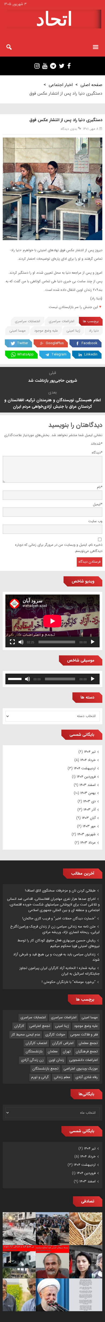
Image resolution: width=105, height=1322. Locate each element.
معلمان (53, 1051)
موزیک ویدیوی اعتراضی (81, 1068)
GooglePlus (55, 343)
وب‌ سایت (95, 521)
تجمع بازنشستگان (45, 1068)
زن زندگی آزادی (32, 1060)
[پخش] (92, 642)
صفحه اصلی (91, 84)
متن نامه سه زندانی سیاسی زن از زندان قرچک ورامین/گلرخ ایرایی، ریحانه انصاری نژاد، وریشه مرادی (55, 929)
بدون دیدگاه (69, 128)
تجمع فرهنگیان (87, 1051)
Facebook (89, 343)
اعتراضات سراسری (61, 321)
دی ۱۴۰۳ (89, 801)
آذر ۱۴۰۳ (89, 809)
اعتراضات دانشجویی (83, 1060)
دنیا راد (94, 330)
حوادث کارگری (55, 1034)
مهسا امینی (17, 330)
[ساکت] (21, 642)
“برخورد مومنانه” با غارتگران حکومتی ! (69, 982)
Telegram (58, 354)
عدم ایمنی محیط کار (25, 1034)
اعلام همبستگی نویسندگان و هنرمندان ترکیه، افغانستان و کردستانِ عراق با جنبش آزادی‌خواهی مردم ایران (52, 403)
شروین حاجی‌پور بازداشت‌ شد (52, 380)
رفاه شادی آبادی (86, 1077)
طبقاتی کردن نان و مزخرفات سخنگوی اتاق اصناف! (60, 890)
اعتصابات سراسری (27, 321)
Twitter (22, 343)
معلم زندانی (62, 1077)
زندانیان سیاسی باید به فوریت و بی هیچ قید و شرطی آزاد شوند (56, 957)
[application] (52, 621)
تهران (67, 1051)
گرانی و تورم (40, 1077)
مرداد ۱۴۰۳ (88, 842)
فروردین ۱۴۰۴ (86, 776)
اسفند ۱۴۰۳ (87, 785)
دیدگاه (97, 452)
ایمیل (97, 504)
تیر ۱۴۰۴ (90, 752)
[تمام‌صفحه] (12, 642)
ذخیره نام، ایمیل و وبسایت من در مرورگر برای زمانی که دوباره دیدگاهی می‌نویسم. (58, 548)
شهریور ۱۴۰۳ (86, 834)
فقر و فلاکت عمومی (84, 1034)
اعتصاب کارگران (36, 1043)
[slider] (15, 678)
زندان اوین (56, 1060)
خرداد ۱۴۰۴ (88, 760)
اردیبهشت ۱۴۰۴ (85, 768)
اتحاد (54, 19)
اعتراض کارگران (63, 1043)
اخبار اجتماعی (61, 84)
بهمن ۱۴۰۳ (88, 793)
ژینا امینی (73, 330)
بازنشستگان (34, 1051)
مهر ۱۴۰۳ (89, 826)
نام (99, 487)
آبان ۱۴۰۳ (89, 818)
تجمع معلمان (88, 1043)
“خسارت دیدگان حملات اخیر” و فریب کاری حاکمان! (59, 918)
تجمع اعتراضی (39, 1026)
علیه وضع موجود (46, 330)
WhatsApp (25, 354)
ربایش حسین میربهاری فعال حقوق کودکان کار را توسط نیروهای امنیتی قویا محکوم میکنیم (59, 943)
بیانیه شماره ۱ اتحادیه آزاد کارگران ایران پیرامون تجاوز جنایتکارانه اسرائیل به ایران (59, 970)
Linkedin (90, 354)
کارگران (19, 1026)
